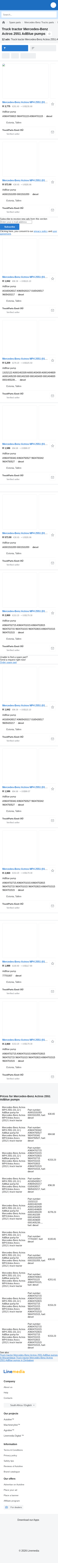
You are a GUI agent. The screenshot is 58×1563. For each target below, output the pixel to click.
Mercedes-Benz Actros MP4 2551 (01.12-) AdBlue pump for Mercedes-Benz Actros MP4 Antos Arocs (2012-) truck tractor (13, 1114)
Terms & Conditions (13, 1450)
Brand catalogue (12, 1471)
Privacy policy (10, 1455)
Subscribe (9, 227)
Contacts (8, 1398)
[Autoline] (4, 22)
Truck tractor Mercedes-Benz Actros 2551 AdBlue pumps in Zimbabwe (26, 1359)
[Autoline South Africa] (20, 5)
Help (6, 1392)
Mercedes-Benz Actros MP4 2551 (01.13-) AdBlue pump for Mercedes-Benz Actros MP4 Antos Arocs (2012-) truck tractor (13, 1259)
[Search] (53, 14)
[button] (53, 5)
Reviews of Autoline (13, 1466)
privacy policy (41, 231)
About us (8, 1387)
